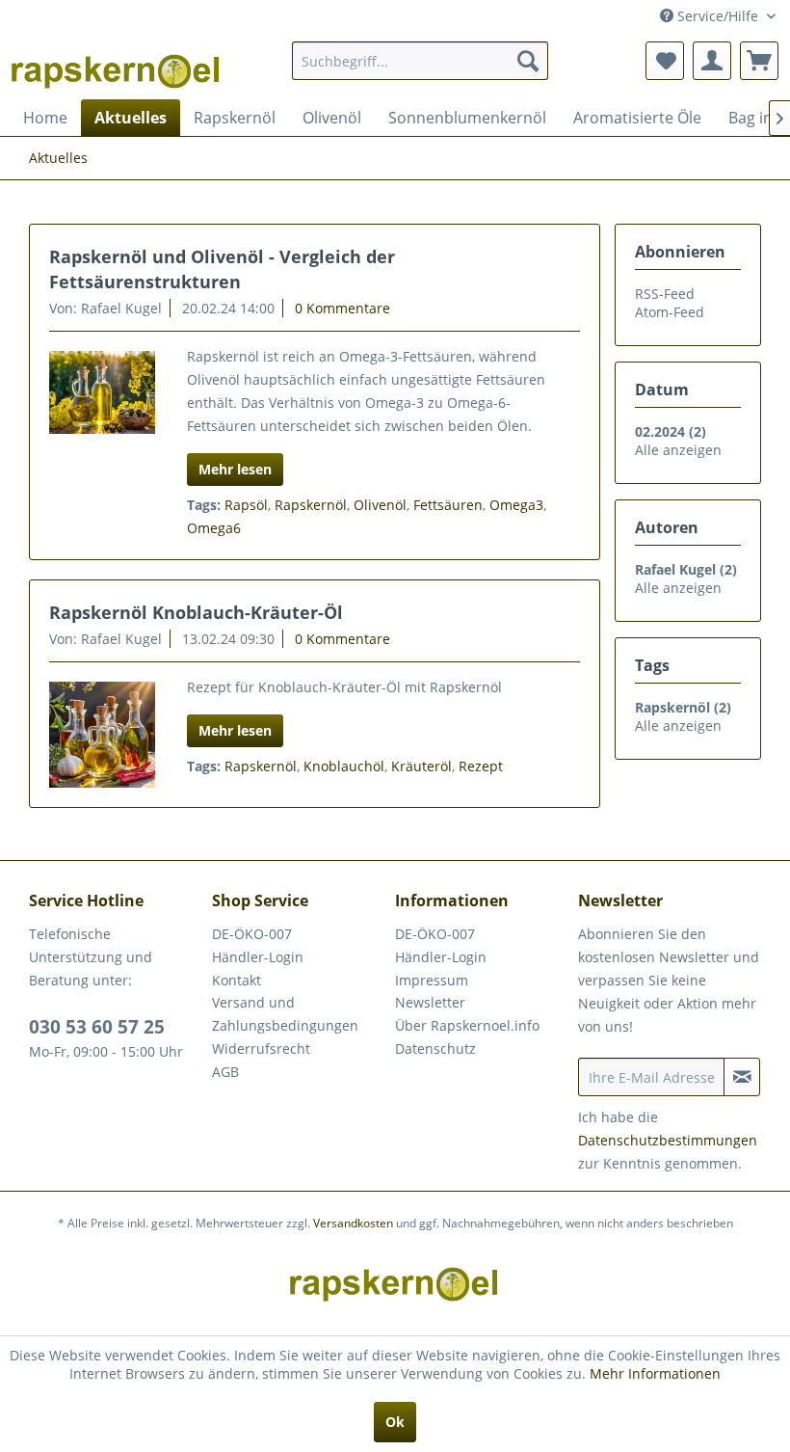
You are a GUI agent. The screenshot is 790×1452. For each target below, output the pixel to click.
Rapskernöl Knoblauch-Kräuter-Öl (196, 612)
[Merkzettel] (664, 60)
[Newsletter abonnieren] (742, 1077)
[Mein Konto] (712, 60)
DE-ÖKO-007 (252, 934)
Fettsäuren (448, 505)
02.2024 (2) (670, 431)
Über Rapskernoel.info (467, 1025)
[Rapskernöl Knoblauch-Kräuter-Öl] (102, 735)
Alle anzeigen (678, 450)
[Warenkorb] (759, 60)
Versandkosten (353, 1223)
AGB (225, 1071)
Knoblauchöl (343, 766)
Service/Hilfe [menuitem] (717, 16)
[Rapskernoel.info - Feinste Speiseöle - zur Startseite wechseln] (117, 65)
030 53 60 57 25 (97, 1026)
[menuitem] (420, 60)
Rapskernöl (311, 505)
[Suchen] (528, 60)
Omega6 (214, 528)
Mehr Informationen (655, 1373)
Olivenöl (380, 505)
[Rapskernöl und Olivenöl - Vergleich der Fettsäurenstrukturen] (102, 392)
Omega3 (516, 505)
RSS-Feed (665, 293)
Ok (395, 1421)
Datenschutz (435, 1048)
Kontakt (236, 980)
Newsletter (430, 1002)
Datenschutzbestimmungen (667, 1140)
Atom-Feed (669, 312)
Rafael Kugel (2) (686, 569)
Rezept (481, 766)
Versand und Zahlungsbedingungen (285, 1014)
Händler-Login (257, 957)
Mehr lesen (235, 469)
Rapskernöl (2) (683, 707)
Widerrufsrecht (261, 1048)
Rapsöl (246, 505)
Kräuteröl (421, 766)
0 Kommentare (342, 308)
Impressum (431, 980)
